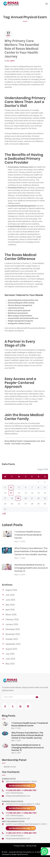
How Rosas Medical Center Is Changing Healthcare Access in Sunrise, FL (31, 567)
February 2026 (12, 619)
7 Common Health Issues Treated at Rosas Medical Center (28, 534)
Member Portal (10, 767)
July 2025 (10, 654)
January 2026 (12, 624)
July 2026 (10, 595)
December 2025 (13, 629)
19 (18, 498)
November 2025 (13, 634)
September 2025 (13, 644)
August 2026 (11, 590)
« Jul (4, 513)
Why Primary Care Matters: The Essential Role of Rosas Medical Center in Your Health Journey (21, 49)
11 (11, 493)
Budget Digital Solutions (20, 854)
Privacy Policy (19, 846)
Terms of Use (31, 846)
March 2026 (11, 614)
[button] (44, 851)
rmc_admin (11, 61)
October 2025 (12, 639)
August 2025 (11, 649)
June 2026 (10, 600)
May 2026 (10, 605)
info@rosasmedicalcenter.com (18, 796)
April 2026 (10, 609)
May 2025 (10, 663)
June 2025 (10, 659)
